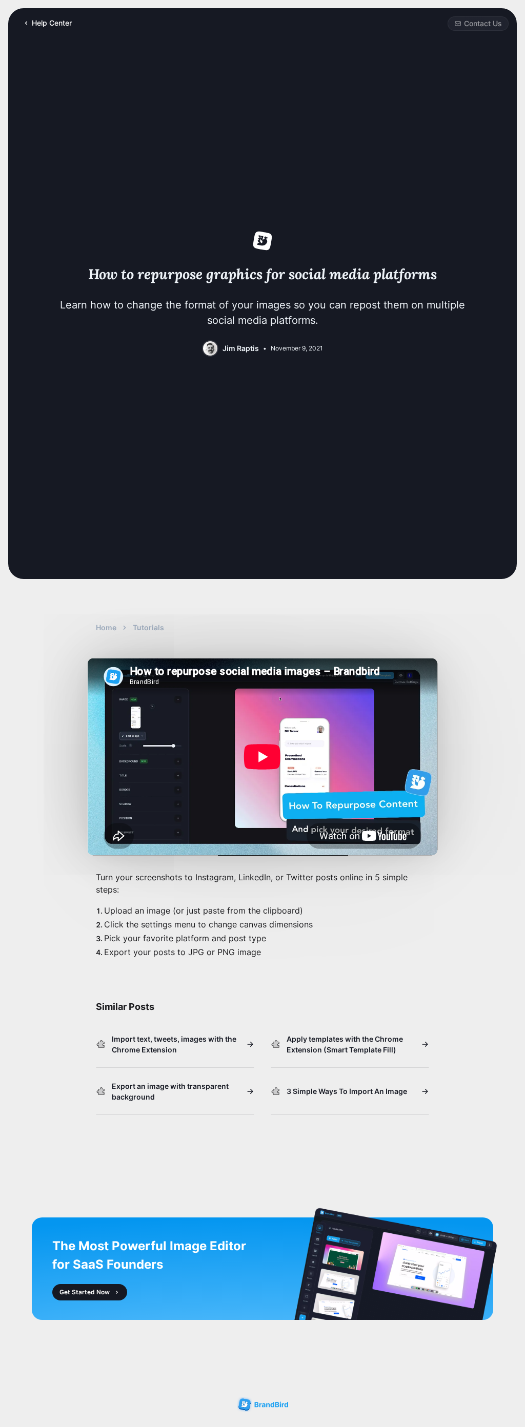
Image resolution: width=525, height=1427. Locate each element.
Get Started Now (84, 1292)
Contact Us (483, 23)
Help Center (52, 22)
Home (106, 627)
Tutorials (148, 627)
